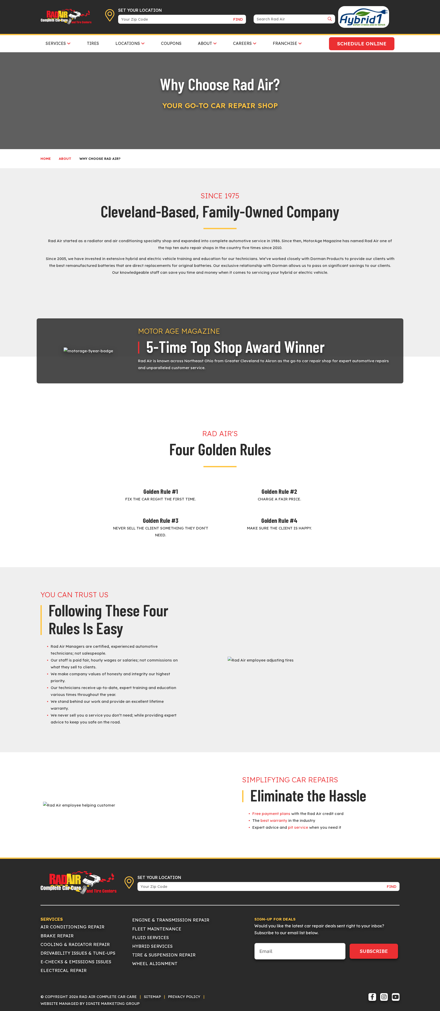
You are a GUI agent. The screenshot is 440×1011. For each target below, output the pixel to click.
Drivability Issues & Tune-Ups (77, 953)
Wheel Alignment (154, 963)
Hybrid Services (152, 946)
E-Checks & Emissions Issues (75, 961)
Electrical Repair (63, 970)
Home (45, 159)
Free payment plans (271, 813)
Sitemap (152, 996)
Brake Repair (57, 935)
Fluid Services (150, 937)
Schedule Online (361, 44)
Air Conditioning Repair (72, 926)
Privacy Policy (184, 996)
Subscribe (374, 951)
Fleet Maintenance (156, 928)
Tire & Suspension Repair (164, 954)
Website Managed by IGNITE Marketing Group (90, 1003)
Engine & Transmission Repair (170, 920)
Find (238, 19)
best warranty (273, 820)
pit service (298, 827)
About (65, 159)
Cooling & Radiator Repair (75, 944)
